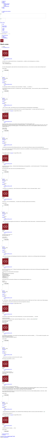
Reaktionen (4, 79)
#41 (4, 59)
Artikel (3, 28)
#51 (4, 254)
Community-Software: (7, 436)
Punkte (3, 80)
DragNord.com (6, 437)
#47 (4, 186)
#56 (4, 355)
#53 (4, 298)
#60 (4, 426)
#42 (4, 85)
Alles (3, 24)
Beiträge (3, 82)
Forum (3, 29)
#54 (4, 314)
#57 (4, 370)
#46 (4, 164)
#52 (4, 267)
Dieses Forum (4, 26)
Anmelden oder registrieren (6, 11)
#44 (4, 122)
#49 (4, 219)
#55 (4, 333)
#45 (4, 145)
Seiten (3, 30)
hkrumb (12, 110)
